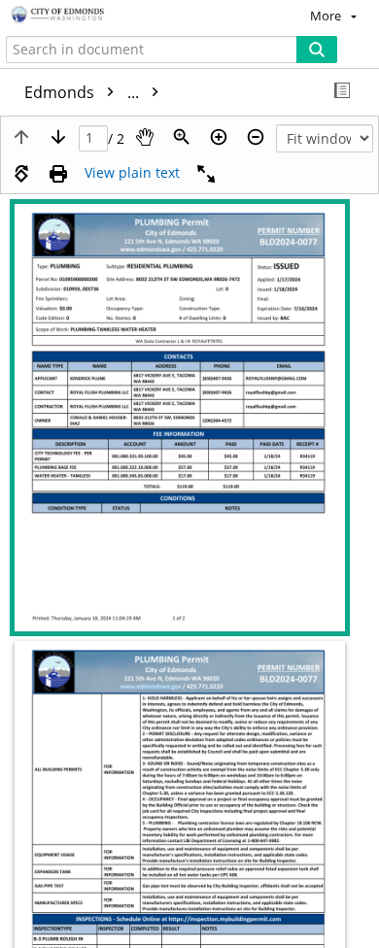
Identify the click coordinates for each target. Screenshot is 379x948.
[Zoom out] (255, 136)
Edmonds (83, 92)
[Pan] (144, 136)
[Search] (316, 49)
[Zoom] (181, 136)
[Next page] (58, 136)
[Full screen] (206, 173)
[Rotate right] (21, 173)
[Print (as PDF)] (58, 173)
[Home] (82, 15)
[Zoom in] (218, 136)
